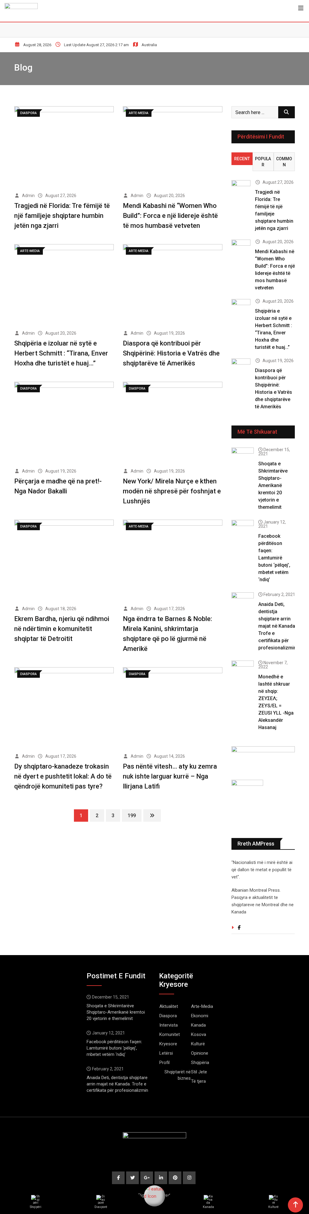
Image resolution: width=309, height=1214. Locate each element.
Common (284, 161)
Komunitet (169, 1034)
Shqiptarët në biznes (177, 1075)
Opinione (199, 1053)
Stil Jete (199, 1072)
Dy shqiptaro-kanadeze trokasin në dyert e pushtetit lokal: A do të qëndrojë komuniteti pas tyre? (63, 776)
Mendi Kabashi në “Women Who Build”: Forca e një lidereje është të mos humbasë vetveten (170, 215)
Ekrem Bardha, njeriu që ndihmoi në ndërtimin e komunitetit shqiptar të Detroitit (61, 628)
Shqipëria (200, 1062)
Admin (28, 195)
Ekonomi (199, 1015)
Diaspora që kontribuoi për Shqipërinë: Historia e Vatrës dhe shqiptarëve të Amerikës (171, 353)
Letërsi (166, 1053)
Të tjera (198, 1081)
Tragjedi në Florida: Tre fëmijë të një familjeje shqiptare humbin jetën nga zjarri (62, 215)
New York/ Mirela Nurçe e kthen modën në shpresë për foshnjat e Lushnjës (172, 491)
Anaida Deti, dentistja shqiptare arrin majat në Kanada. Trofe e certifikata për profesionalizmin (277, 626)
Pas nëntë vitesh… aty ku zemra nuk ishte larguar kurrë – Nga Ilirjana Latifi (170, 776)
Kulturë (198, 1044)
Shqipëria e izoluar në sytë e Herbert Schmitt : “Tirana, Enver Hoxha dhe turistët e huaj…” (61, 353)
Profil (164, 1062)
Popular (263, 161)
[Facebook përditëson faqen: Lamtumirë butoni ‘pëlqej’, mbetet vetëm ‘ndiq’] (242, 529)
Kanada (198, 1025)
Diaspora (168, 1015)
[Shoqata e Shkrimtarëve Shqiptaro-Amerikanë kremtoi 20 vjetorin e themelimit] (242, 456)
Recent (242, 158)
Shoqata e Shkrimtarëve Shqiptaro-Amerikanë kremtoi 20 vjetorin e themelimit (273, 485)
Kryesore (168, 1044)
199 (132, 815)
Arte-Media (202, 1006)
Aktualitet (168, 1006)
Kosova (198, 1034)
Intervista (168, 1025)
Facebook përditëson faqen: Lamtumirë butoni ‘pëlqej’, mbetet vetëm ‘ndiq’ (274, 557)
